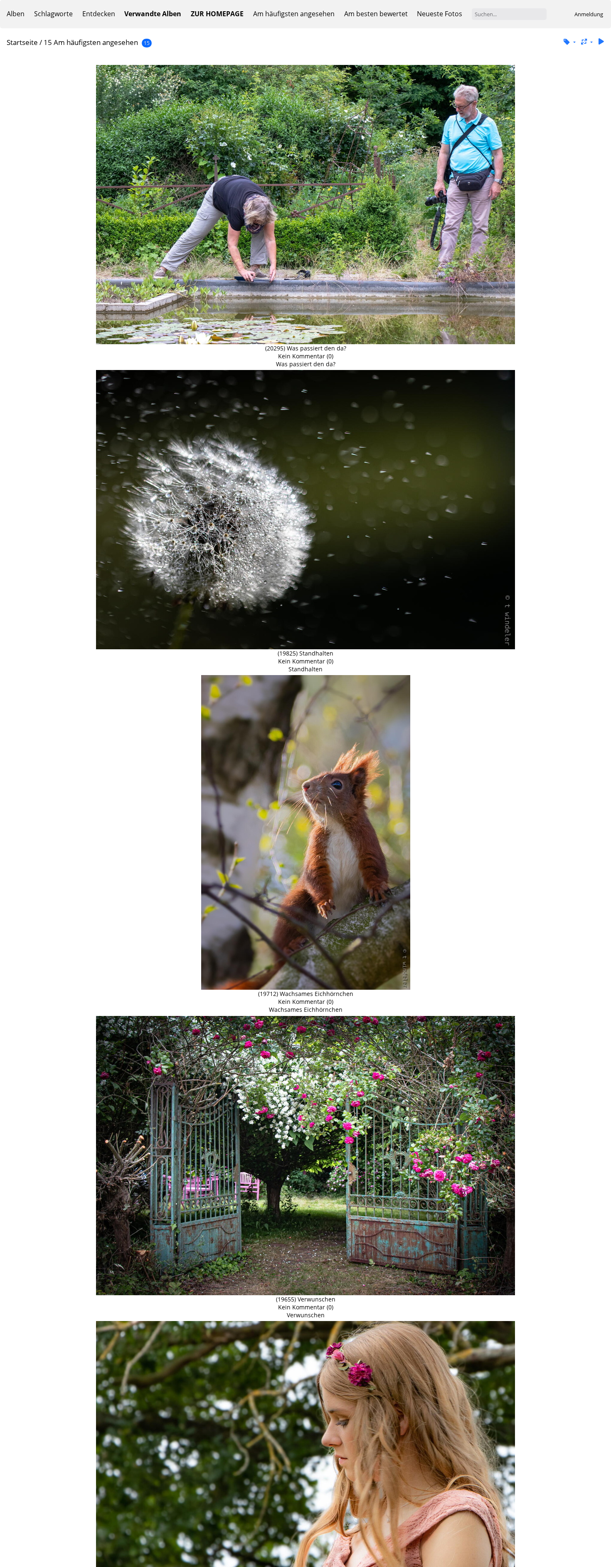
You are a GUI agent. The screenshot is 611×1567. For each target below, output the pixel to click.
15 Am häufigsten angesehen (91, 42)
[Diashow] (601, 42)
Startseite (22, 42)
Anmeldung (588, 14)
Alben (16, 13)
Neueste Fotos (439, 13)
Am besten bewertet (376, 13)
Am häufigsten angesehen (294, 13)
